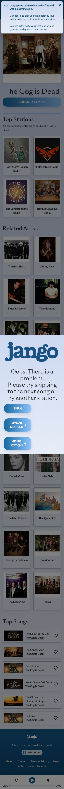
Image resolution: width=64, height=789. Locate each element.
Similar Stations (16, 424)
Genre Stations (16, 443)
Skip (16, 408)
